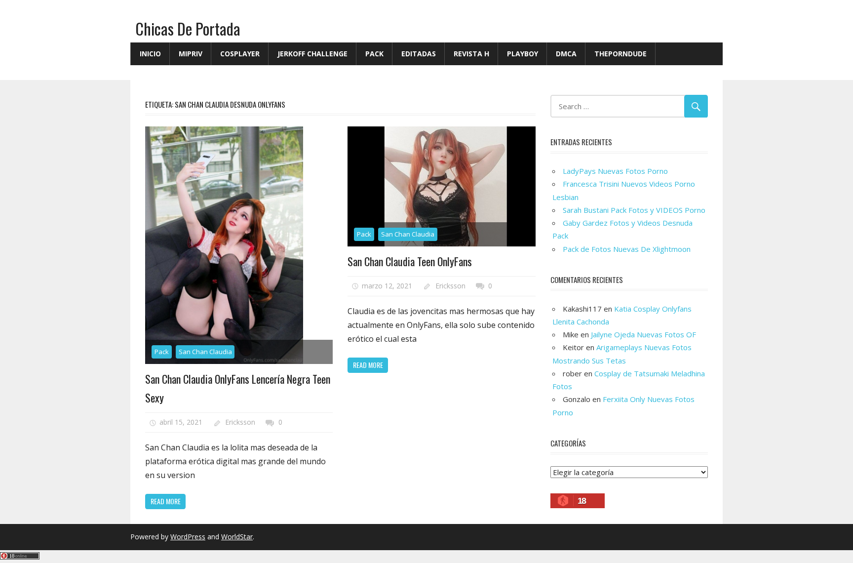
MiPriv (190, 53)
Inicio (150, 53)
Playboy (522, 53)
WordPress (187, 536)
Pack (374, 53)
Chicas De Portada (187, 28)
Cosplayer (240, 53)
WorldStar (237, 536)
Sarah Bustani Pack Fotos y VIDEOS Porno (634, 210)
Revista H (471, 53)
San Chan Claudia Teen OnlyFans (410, 261)
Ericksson (240, 422)
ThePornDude (620, 53)
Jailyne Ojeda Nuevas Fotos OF (643, 334)
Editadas (418, 53)
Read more (166, 501)
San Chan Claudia (205, 351)
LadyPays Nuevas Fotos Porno (615, 171)
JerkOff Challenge (312, 53)
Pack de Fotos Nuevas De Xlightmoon (627, 249)
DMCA (566, 53)
